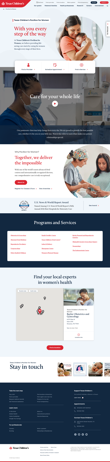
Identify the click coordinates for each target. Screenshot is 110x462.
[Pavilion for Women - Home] (15, 3)
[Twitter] (83, 434)
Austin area (33, 291)
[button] (40, 311)
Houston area (22, 291)
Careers (89, 5)
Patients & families (51, 5)
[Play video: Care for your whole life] (55, 104)
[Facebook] (75, 434)
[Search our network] (107, 6)
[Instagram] (79, 434)
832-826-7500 (73, 328)
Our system (37, 5)
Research (80, 5)
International (99, 5)
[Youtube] (86, 434)
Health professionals (67, 5)
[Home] (3, 9)
